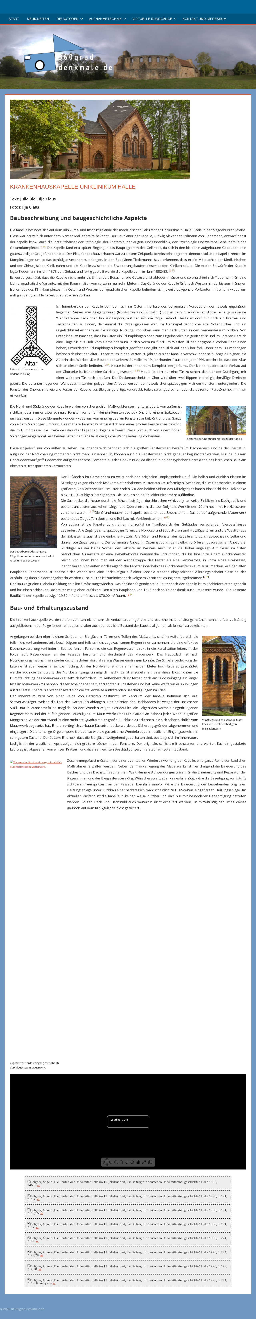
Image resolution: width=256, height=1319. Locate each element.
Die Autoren (68, 19)
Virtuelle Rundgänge (152, 19)
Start (14, 19)
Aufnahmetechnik (105, 19)
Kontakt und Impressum (204, 19)
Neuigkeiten (38, 19)
